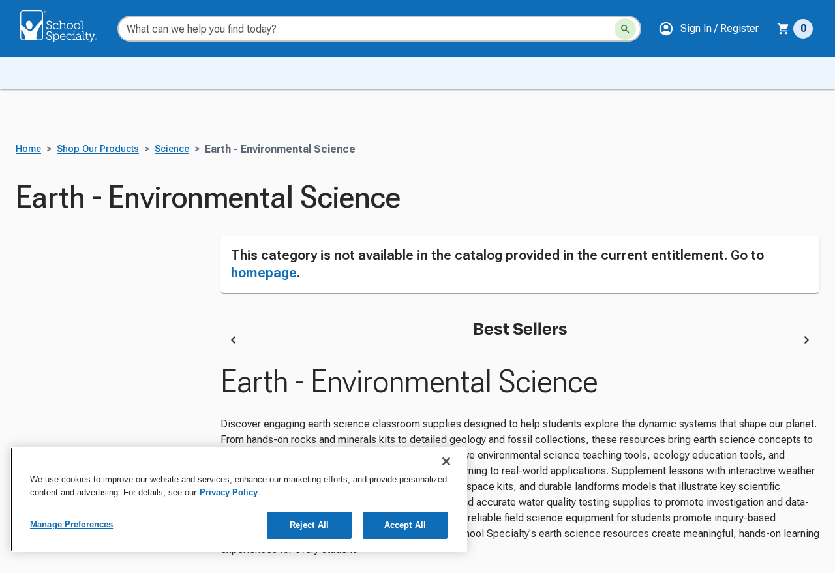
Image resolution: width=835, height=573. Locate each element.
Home (28, 149)
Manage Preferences (71, 524)
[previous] (233, 342)
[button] (708, 29)
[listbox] (520, 342)
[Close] (446, 461)
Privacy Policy (229, 492)
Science (172, 149)
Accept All (405, 525)
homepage (264, 273)
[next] (806, 342)
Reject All (309, 525)
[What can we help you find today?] (625, 29)
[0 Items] (783, 28)
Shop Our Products (98, 149)
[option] (348, 342)
